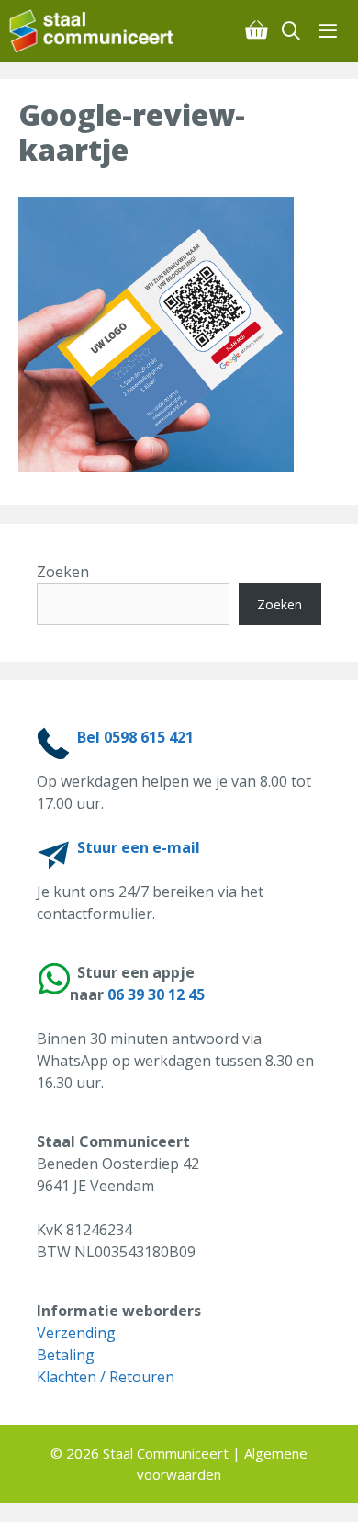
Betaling (66, 1355)
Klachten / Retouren (105, 1377)
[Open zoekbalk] (292, 31)
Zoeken (63, 572)
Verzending (76, 1333)
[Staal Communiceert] (91, 31)
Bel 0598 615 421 (135, 737)
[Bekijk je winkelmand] (256, 31)
